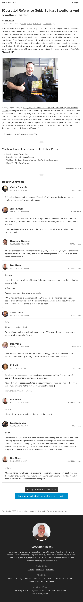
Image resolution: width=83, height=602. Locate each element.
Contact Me (59, 578)
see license (62, 511)
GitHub (31, 569)
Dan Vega (15, 343)
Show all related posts (72, 168)
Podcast (27, 578)
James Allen (16, 208)
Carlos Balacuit (18, 187)
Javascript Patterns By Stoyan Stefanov (20, 157)
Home (10, 578)
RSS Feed (50, 581)
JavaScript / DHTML (34, 24)
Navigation (76, 2)
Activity (18, 578)
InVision (40, 581)
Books (23, 24)
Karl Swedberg (18, 422)
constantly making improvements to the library (59, 43)
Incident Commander (57, 590)
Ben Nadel (9, 20)
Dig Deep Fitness (38, 590)
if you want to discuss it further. (41, 496)
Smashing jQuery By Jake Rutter (18, 154)
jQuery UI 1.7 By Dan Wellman (17, 163)
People (70, 578)
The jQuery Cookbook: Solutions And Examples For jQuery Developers (32, 160)
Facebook (50, 569)
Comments (48, 24)
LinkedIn (40, 569)
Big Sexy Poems (22, 590)
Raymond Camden (20, 241)
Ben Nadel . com (9, 2)
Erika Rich (15, 365)
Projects (37, 578)
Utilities (31, 581)
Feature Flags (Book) (41, 593)
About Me (47, 578)
